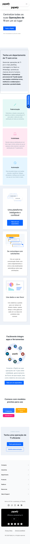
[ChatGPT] (9, 505)
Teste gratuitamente (15, 444)
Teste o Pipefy (9, 28)
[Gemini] (18, 505)
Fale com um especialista (15, 223)
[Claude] (21, 505)
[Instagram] (21, 524)
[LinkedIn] (9, 524)
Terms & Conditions (20, 530)
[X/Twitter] (15, 524)
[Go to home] (6, 4)
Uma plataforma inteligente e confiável (15, 212)
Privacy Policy (8, 530)
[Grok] (12, 505)
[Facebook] (12, 524)
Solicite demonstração (15, 449)
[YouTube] (18, 524)
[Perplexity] (15, 505)
